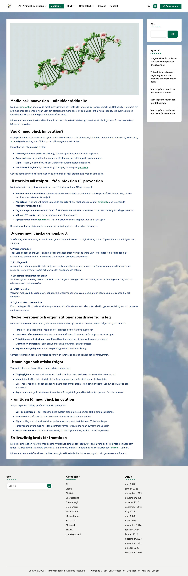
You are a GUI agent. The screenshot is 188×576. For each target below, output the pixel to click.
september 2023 (133, 552)
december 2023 (133, 539)
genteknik (83, 167)
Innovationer (72, 511)
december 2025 (133, 493)
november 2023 (133, 543)
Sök (153, 24)
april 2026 (130, 484)
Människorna (72, 516)
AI (11, 141)
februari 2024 (132, 529)
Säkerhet (70, 520)
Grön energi (72, 502)
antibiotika (103, 202)
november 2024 (133, 525)
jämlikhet (114, 447)
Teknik (69, 529)
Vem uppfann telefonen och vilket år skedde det (163, 112)
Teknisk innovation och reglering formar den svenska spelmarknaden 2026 (163, 77)
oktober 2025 (132, 502)
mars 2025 (130, 520)
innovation (26, 107)
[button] (171, 6)
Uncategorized (73, 534)
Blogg (69, 488)
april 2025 (130, 516)
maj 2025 (130, 511)
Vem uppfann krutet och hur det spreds (163, 101)
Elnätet (69, 493)
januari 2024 (131, 534)
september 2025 (133, 507)
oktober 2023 (132, 548)
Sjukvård (70, 525)
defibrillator (43, 219)
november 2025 (133, 498)
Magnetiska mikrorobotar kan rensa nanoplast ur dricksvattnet (164, 61)
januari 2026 (131, 488)
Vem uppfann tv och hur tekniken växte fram (163, 91)
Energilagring (72, 498)
